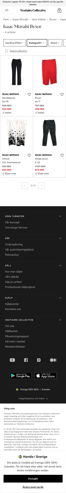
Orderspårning (14, 244)
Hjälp (9, 298)
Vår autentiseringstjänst (19, 249)
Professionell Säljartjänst (20, 287)
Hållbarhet (11, 331)
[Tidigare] (25, 185)
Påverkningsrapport (17, 336)
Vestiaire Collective (19, 320)
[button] (59, 10)
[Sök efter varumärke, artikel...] (6, 10)
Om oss (9, 326)
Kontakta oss (13, 309)
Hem (6, 19)
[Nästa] (41, 185)
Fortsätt (33, 479)
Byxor (53, 19)
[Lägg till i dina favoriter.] (29, 94)
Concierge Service (16, 227)
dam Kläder (39, 19)
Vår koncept (12, 222)
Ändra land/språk (33, 487)
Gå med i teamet (15, 341)
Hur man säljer (14, 271)
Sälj (8, 265)
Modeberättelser (15, 346)
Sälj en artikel (13, 282)
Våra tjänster (14, 216)
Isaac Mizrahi (20, 19)
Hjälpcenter (12, 304)
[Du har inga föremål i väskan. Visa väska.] (59, 10)
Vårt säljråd (12, 277)
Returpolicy (12, 255)
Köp (7, 238)
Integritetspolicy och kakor (32, 398)
